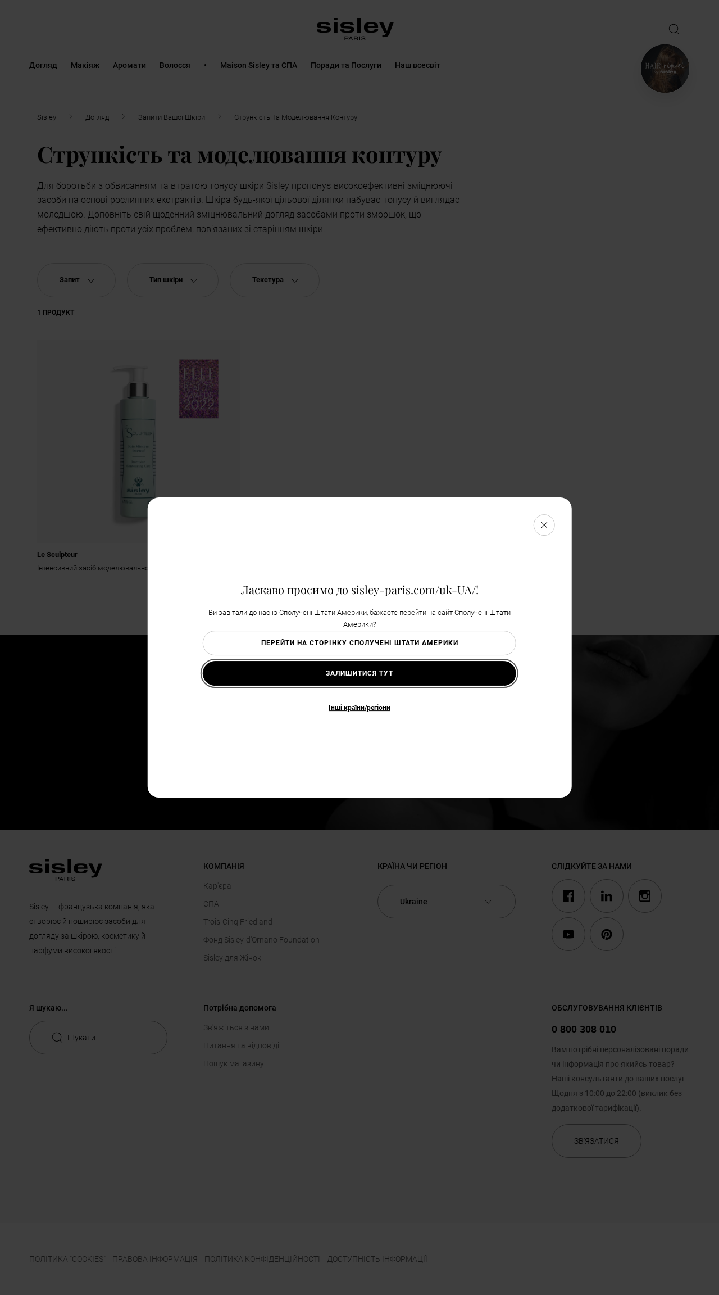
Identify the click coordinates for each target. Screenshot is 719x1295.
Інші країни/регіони (359, 708)
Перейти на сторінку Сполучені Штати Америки (359, 643)
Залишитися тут (359, 673)
